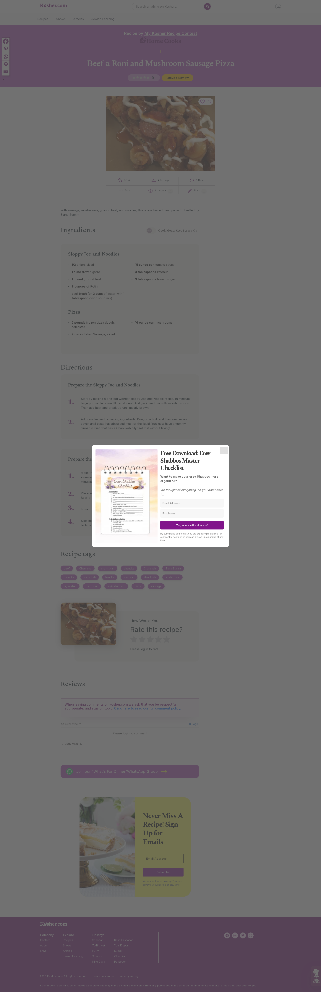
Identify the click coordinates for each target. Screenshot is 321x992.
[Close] (224, 450)
